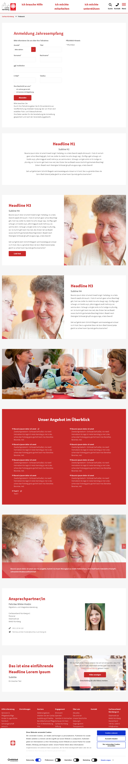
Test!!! (16, 491)
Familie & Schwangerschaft (8, 722)
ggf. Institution (19, 65)
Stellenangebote (43, 713)
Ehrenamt (58, 713)
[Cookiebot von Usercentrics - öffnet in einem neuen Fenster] (13, 760)
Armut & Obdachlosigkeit (8, 727)
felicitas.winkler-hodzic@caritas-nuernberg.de (29, 632)
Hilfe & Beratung (8, 709)
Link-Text (17, 253)
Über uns (76, 709)
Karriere (40, 709)
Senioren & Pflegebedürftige (8, 714)
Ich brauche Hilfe (32, 4)
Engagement (60, 709)
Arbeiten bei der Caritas (46, 715)
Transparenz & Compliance (78, 727)
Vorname (17, 55)
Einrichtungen (24, 709)
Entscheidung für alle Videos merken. (94, 680)
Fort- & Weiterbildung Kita (45, 725)
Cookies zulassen (111, 733)
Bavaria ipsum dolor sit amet (25, 429)
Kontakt (94, 709)
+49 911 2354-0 (114, 724)
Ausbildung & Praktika (45, 718)
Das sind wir (77, 715)
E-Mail (16, 76)
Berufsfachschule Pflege (46, 721)
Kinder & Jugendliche (9, 718)
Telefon (43, 76)
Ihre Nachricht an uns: (22, 86)
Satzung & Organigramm (78, 722)
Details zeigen (106, 760)
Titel (41, 45)
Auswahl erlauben (111, 738)
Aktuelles (76, 713)
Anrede (17, 45)
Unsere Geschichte (80, 718)
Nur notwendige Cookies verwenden (111, 745)
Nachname (44, 55)
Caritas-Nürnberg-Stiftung (61, 725)
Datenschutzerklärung (89, 668)
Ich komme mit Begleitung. (25, 92)
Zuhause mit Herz (61, 721)
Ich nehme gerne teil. (23, 89)
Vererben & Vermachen (63, 718)
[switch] (58, 760)
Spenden (58, 715)
